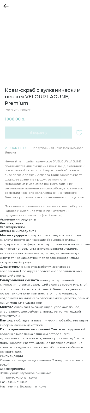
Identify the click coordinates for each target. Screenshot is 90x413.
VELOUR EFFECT (17, 148)
